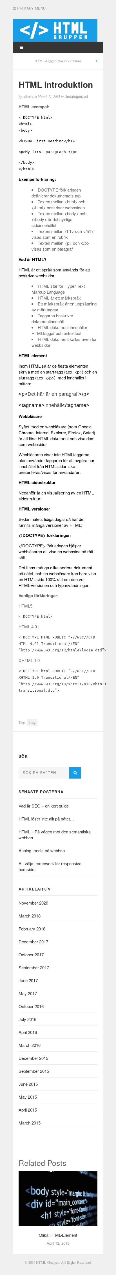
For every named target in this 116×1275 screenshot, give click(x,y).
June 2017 (28, 980)
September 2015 (34, 1071)
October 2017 (31, 954)
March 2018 (30, 916)
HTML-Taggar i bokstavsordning (58, 61)
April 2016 (28, 1032)
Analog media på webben (42, 850)
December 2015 (33, 1058)
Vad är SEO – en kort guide (44, 806)
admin (28, 97)
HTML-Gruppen (47, 1262)
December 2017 (33, 942)
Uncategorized (76, 97)
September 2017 (34, 967)
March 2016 (30, 1045)
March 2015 (30, 1123)
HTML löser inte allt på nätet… (46, 819)
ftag (32, 722)
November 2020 (33, 903)
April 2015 (28, 1110)
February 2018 (32, 929)
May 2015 (28, 1097)
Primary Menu (31, 8)
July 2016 (27, 1019)
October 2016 (31, 1006)
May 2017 (28, 993)
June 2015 (28, 1084)
